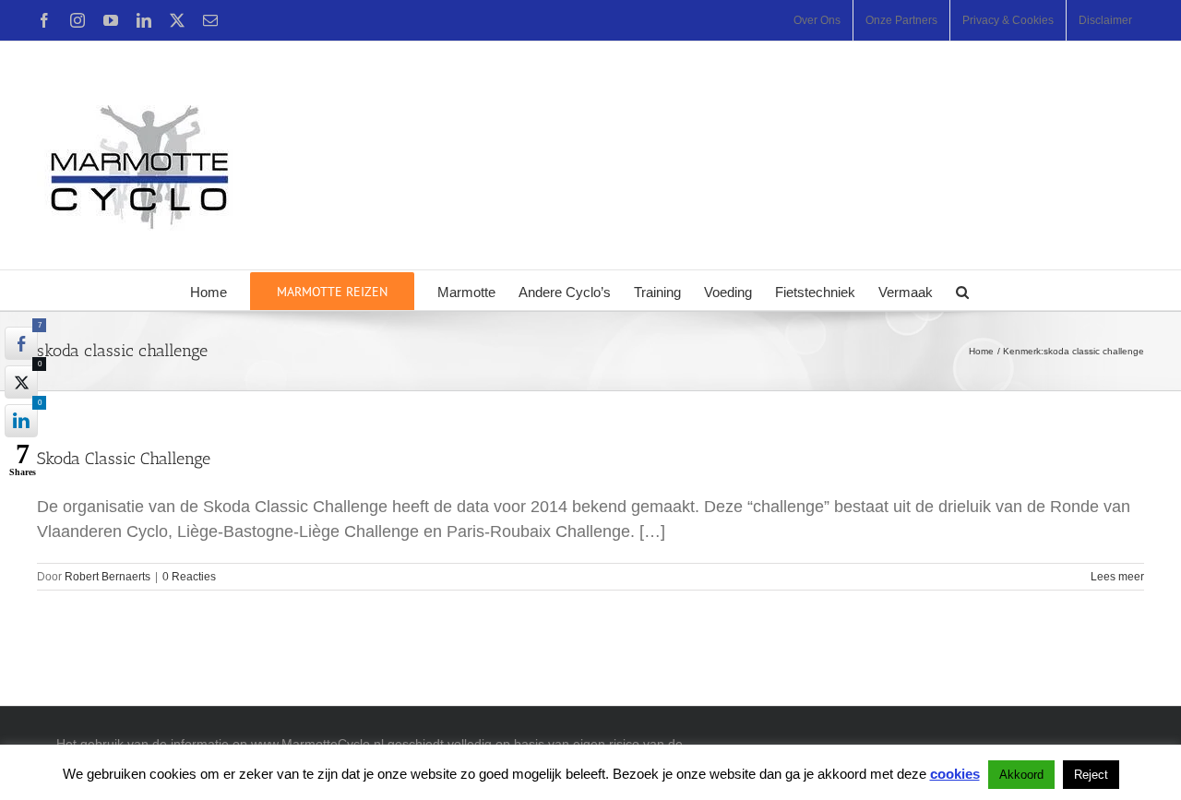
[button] (962, 290)
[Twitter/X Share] (21, 382)
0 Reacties (189, 576)
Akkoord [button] (1021, 775)
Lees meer (1117, 576)
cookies (955, 774)
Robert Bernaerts (107, 576)
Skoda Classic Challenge (123, 458)
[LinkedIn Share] (21, 420)
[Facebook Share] (21, 343)
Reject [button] (1091, 775)
